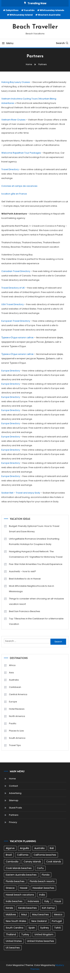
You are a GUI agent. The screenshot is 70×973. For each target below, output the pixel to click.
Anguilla (24, 848)
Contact (13, 785)
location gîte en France (14, 193)
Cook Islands (53, 861)
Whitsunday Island (21, 14)
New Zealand (39, 921)
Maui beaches (40, 914)
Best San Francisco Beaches (24, 611)
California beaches (45, 854)
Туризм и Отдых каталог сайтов (17, 337)
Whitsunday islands (52, 10)
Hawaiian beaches (43, 888)
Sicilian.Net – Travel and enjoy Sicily (20, 492)
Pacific (12, 723)
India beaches (14, 901)
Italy (46, 901)
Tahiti (57, 927)
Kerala (9, 908)
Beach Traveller (35, 27)
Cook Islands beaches (19, 868)
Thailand (11, 934)
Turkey (25, 934)
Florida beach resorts (42, 881)
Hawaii (23, 888)
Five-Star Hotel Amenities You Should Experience (35, 564)
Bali (52, 848)
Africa (12, 665)
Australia (14, 679)
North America (17, 716)
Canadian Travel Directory (15, 271)
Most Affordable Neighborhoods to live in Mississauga (31, 588)
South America (17, 738)
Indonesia (33, 901)
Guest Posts (15, 807)
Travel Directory (10, 169)
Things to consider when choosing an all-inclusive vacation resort (36, 601)
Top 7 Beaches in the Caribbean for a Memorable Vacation (36, 621)
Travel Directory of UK (13, 287)
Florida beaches (15, 881)
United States (14, 941)
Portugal (57, 921)
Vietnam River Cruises (13, 119)
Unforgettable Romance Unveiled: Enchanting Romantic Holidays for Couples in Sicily (34, 541)
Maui (24, 914)
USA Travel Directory (12, 304)
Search (60, 43)
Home (12, 778)
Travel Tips (15, 745)
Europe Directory (10, 370)
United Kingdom (43, 934)
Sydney (44, 927)
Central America (18, 694)
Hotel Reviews (16, 709)
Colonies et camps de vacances (19, 186)
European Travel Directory (15, 321)
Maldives (11, 914)
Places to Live (16, 730)
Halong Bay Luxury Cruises (15, 82)
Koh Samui (48, 908)
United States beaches (40, 941)
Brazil (9, 854)
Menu (9, 43)
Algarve (10, 848)
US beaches (13, 947)
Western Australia (49, 14)
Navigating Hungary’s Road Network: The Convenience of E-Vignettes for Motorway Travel (36, 554)
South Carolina (14, 927)
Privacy (13, 822)
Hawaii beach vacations (20, 894)
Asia (11, 672)
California (22, 854)
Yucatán (29, 10)
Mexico (58, 914)
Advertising (15, 793)
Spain (32, 927)
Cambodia (12, 861)
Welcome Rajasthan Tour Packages (21, 152)
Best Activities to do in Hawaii (25, 578)
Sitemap (13, 800)
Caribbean (15, 687)
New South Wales (16, 921)
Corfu (40, 868)
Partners (13, 815)
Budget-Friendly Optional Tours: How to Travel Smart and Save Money (34, 528)
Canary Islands (32, 861)
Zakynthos (12, 10)
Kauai (58, 901)
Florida (45, 874)
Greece (10, 888)
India (42, 894)
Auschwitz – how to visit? (22, 571)
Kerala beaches (27, 908)
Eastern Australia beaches (21, 874)
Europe (13, 701)
